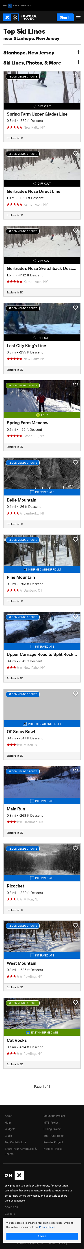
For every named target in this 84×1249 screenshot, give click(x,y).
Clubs (8, 1135)
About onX (11, 1207)
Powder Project (53, 1142)
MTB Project (51, 1122)
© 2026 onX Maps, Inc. (30, 1243)
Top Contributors (15, 1142)
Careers (10, 1213)
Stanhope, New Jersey (28, 52)
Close (42, 1236)
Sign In (65, 17)
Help (8, 1122)
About (8, 1116)
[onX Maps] (14, 1178)
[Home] (22, 17)
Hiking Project (52, 1129)
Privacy (63, 1243)
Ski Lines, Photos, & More (32, 62)
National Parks (52, 1148)
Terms (51, 1243)
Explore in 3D (15, 138)
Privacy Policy (47, 1227)
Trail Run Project (53, 1135)
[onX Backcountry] (17, 6)
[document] (42, 1230)
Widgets (10, 1129)
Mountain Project (54, 1116)
